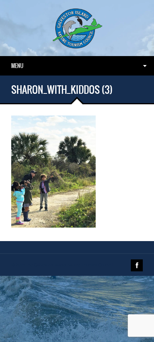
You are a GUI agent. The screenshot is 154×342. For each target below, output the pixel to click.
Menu (17, 66)
